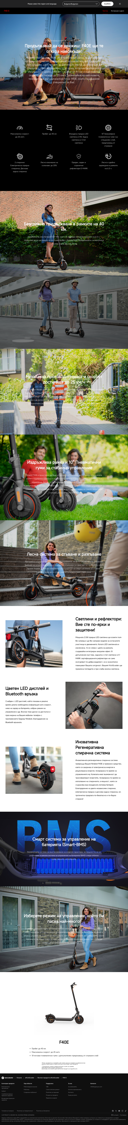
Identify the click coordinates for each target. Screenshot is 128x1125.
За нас (70, 1083)
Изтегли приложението (75, 1089)
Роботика (26, 1089)
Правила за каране (51, 1098)
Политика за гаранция (52, 1092)
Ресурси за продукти (52, 1095)
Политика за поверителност (25, 1111)
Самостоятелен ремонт (53, 1089)
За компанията (72, 1086)
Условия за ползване (8, 1111)
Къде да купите (72, 1095)
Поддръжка (49, 1083)
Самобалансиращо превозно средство (7, 1094)
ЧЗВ (47, 1086)
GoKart (4, 1091)
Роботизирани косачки (30, 1086)
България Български (119, 1115)
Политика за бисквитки (43, 1111)
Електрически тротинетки (6, 1087)
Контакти (71, 1092)
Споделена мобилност (30, 1092)
